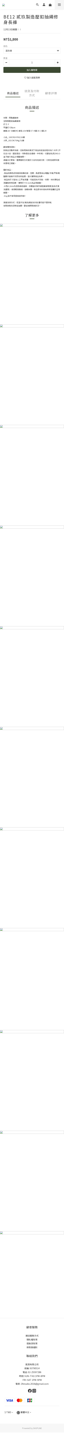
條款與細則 (32, 1347)
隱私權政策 (32, 1339)
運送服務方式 (32, 1335)
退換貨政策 (32, 1343)
